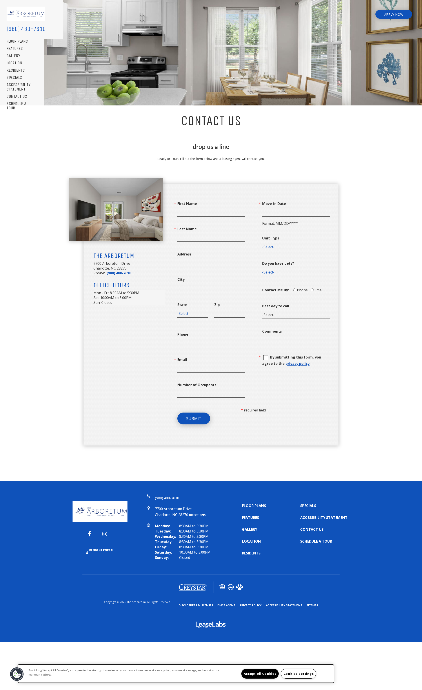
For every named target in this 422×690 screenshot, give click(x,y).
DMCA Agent (226, 605)
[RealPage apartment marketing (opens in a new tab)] (211, 625)
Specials (14, 77)
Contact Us (17, 96)
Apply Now (393, 14)
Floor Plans (17, 41)
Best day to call (275, 306)
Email (182, 359)
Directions (197, 515)
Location (14, 63)
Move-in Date (274, 203)
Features (15, 48)
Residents (16, 70)
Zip (217, 304)
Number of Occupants (196, 384)
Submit (193, 418)
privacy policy (297, 363)
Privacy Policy (251, 605)
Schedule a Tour (16, 105)
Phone (182, 334)
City (181, 279)
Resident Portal (101, 550)
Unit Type (271, 238)
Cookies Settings (299, 674)
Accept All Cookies (260, 674)
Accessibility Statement (19, 87)
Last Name (187, 228)
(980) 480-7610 (26, 29)
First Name (187, 203)
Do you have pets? (278, 263)
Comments (272, 331)
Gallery (13, 56)
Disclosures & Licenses (196, 605)
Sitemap (312, 605)
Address (184, 254)
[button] (93, 536)
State (182, 304)
